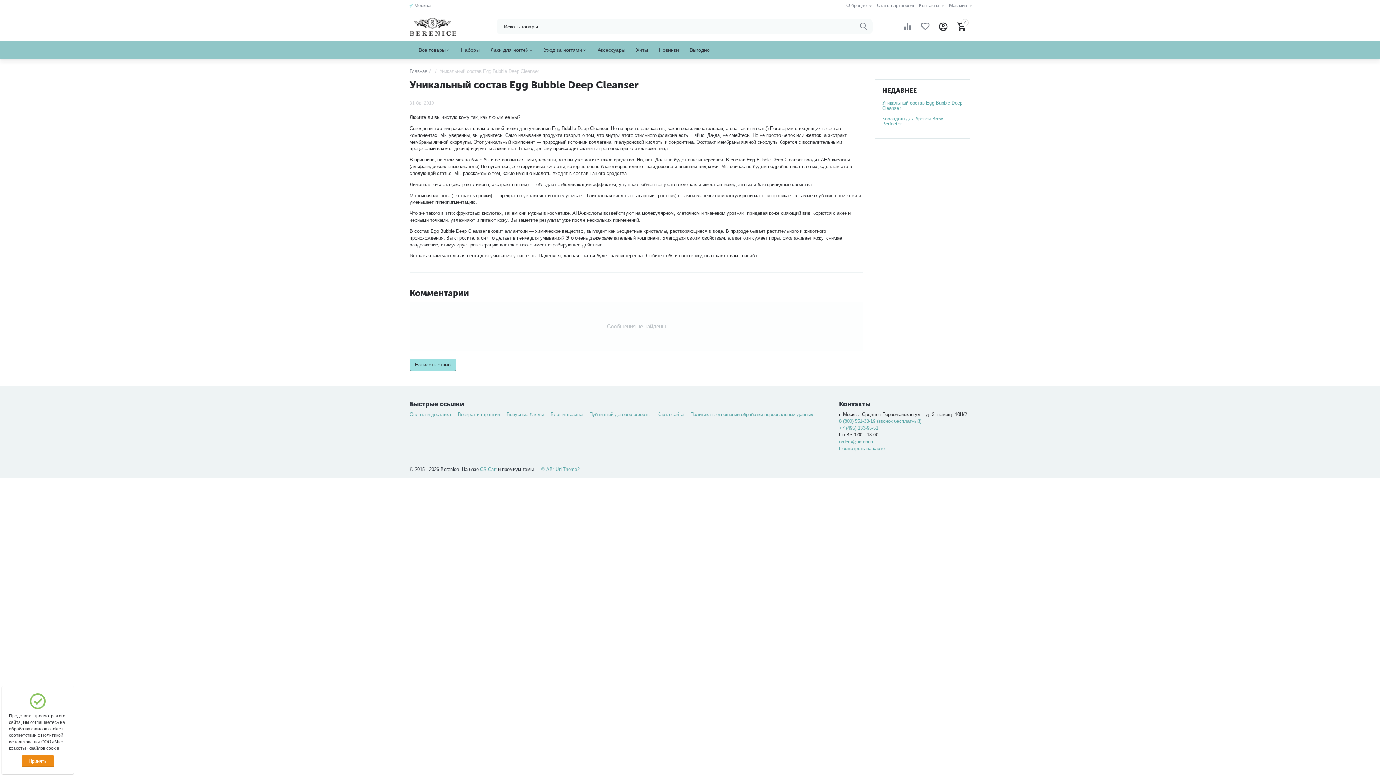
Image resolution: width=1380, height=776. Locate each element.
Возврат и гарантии (479, 414)
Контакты (929, 5)
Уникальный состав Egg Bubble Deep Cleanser (922, 105)
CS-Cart (488, 469)
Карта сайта (670, 414)
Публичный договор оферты (619, 414)
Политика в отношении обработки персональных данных (751, 414)
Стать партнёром (895, 5)
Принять (38, 761)
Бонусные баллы (525, 414)
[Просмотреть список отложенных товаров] (925, 27)
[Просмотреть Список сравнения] (907, 27)
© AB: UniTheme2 (560, 469)
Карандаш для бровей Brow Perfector (912, 121)
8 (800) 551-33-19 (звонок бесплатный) (880, 421)
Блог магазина (566, 414)
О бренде (857, 5)
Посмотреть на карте (862, 448)
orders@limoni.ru (856, 441)
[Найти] (864, 26)
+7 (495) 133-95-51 (858, 428)
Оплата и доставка (430, 414)
